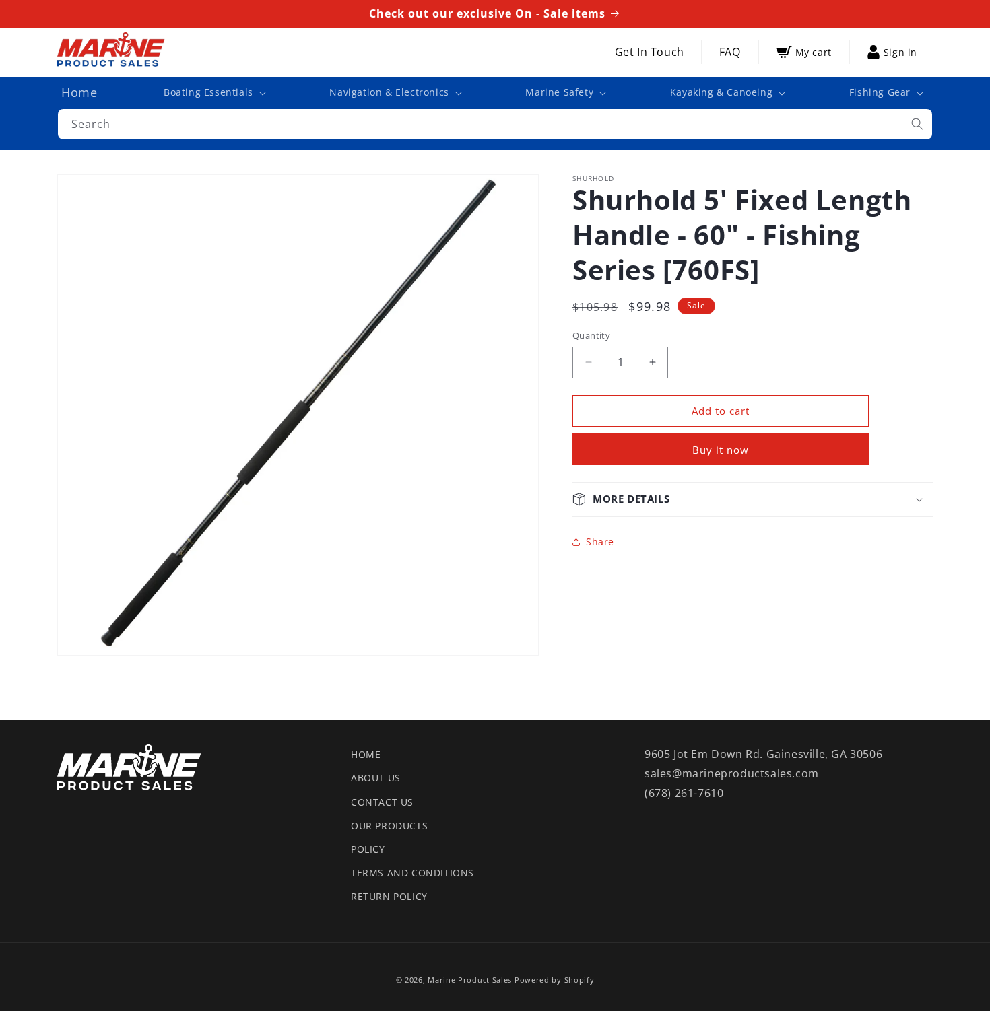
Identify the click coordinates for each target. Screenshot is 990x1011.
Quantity (591, 335)
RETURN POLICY (389, 896)
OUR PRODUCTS (389, 825)
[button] (213, 92)
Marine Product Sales (470, 980)
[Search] (917, 124)
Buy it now (720, 449)
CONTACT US (382, 802)
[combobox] (495, 124)
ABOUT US (376, 777)
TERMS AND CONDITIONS (412, 872)
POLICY (368, 849)
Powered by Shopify (555, 980)
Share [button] (600, 541)
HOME (366, 754)
